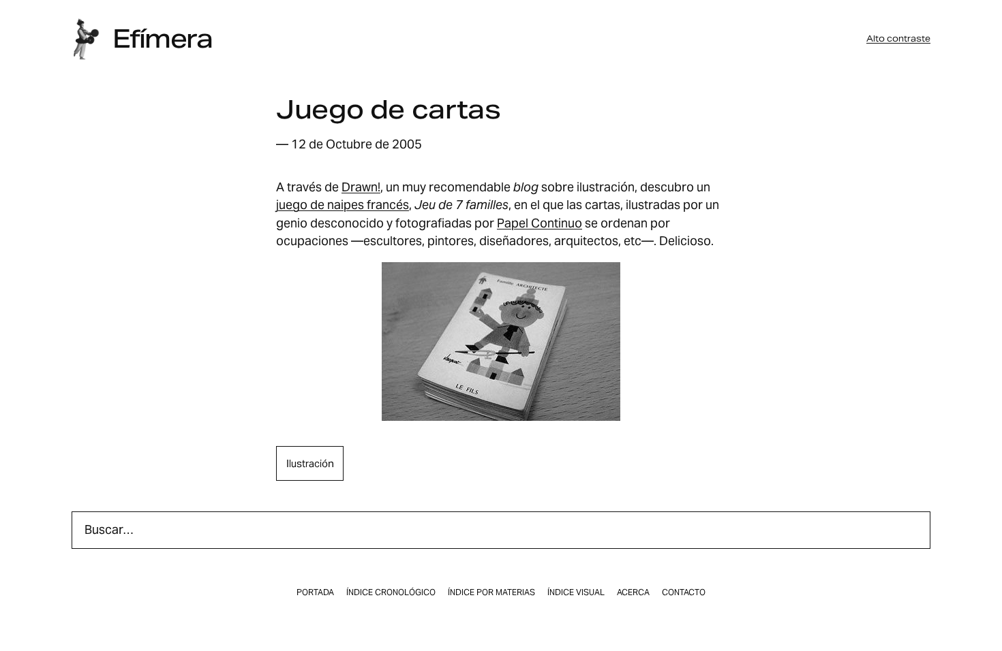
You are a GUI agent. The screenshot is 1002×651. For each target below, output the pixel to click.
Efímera (162, 38)
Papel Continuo (539, 223)
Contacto (683, 592)
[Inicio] (86, 39)
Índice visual (576, 592)
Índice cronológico (391, 592)
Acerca (633, 592)
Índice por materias (491, 592)
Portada (315, 592)
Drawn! (360, 187)
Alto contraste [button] (898, 38)
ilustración (310, 463)
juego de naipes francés (342, 204)
